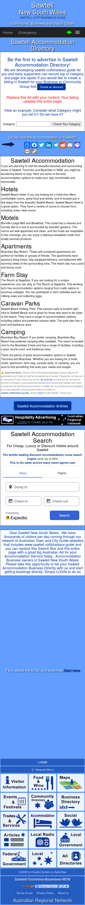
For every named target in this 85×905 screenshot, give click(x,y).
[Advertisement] (42, 622)
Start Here (72, 670)
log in (41, 392)
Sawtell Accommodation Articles (42, 405)
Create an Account (51, 87)
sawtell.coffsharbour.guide (15, 392)
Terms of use (24, 893)
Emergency (28, 32)
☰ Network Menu (42, 770)
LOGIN (61, 571)
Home (8, 32)
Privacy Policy (45, 893)
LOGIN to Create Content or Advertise (42, 872)
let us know (47, 379)
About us (63, 893)
